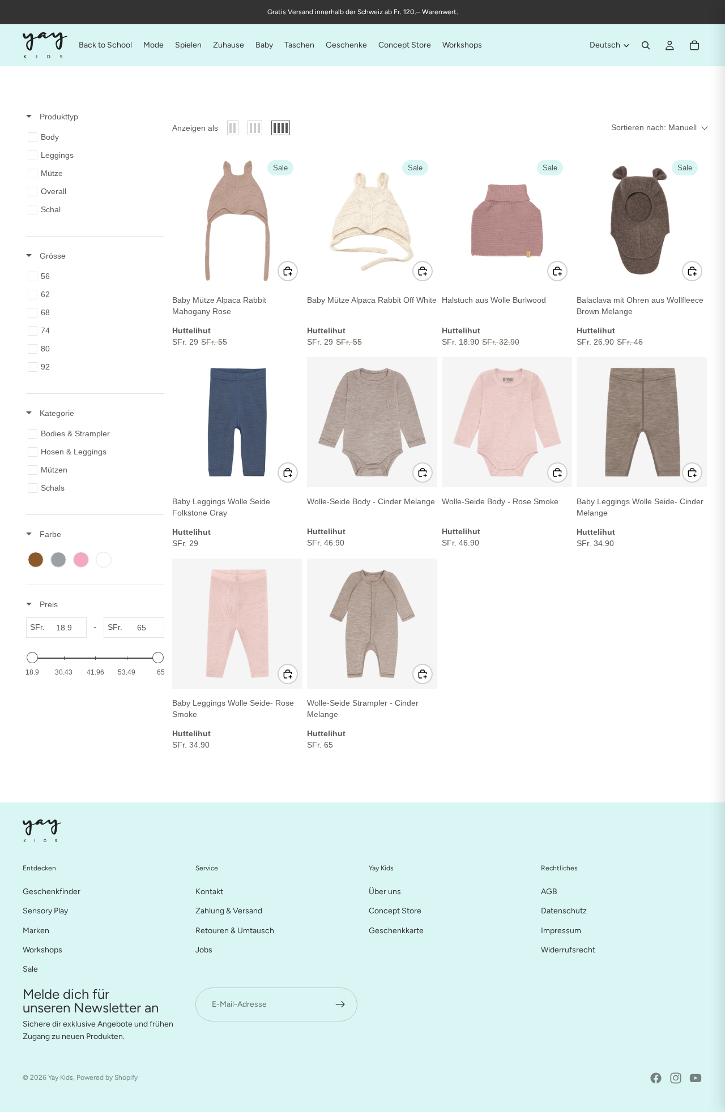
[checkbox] (93, 137)
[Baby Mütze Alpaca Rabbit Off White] (372, 221)
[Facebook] (656, 1078)
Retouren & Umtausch (234, 930)
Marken (36, 930)
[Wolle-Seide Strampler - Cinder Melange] (372, 624)
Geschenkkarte (396, 930)
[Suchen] (645, 45)
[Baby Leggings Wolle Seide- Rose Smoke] (237, 624)
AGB (549, 891)
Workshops (42, 950)
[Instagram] (676, 1078)
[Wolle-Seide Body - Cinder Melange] (372, 422)
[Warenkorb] (694, 45)
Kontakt (209, 891)
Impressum (561, 930)
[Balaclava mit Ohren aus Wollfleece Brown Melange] (642, 221)
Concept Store (395, 911)
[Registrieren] (340, 1004)
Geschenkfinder (51, 891)
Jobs (203, 950)
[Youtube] (695, 1078)
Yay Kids (60, 1077)
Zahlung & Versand (228, 911)
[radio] (232, 128)
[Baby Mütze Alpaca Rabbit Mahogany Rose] (237, 221)
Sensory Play (45, 911)
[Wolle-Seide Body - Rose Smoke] (507, 422)
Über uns (385, 891)
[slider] (32, 657)
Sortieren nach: (654, 127)
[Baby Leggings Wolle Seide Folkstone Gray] (237, 422)
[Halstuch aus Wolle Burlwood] (507, 221)
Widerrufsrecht (568, 950)
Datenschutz (564, 911)
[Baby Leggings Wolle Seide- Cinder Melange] (642, 422)
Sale (30, 969)
